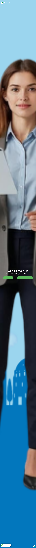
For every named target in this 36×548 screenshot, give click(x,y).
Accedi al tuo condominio (25, 277)
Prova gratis (8, 277)
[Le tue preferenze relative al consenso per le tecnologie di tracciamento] (34, 546)
